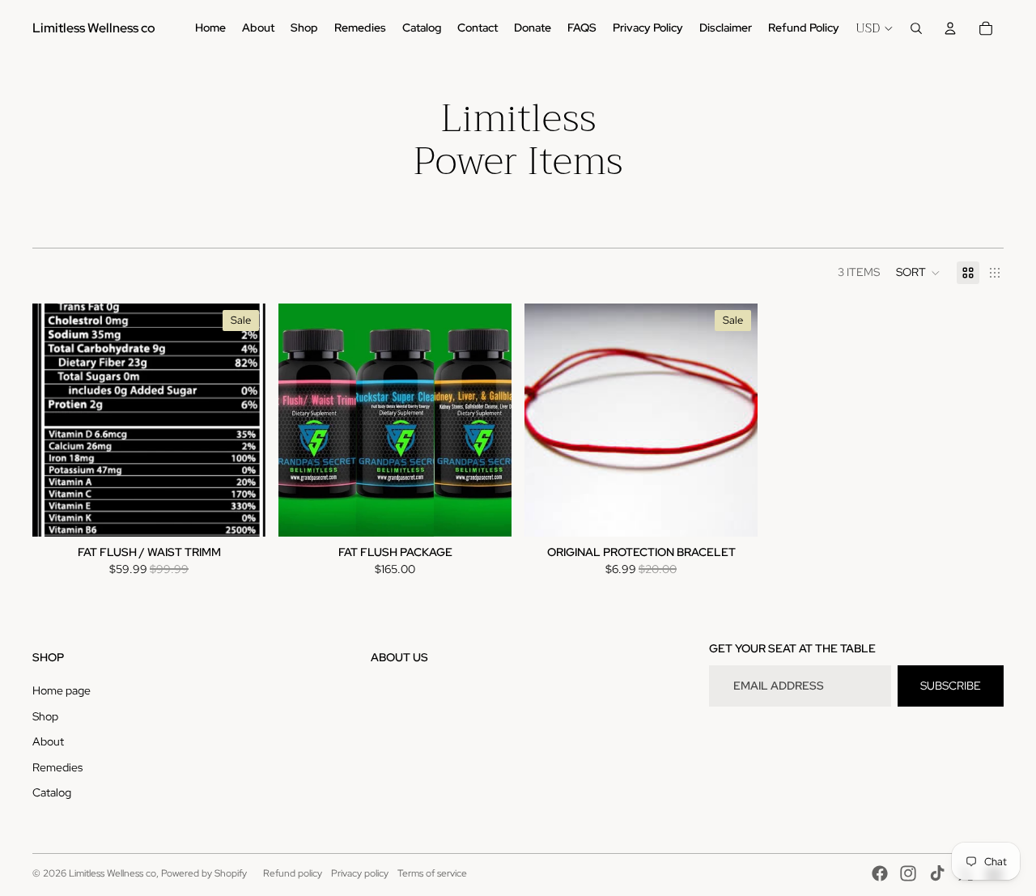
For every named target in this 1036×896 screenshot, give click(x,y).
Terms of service (432, 873)
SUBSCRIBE (950, 685)
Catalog (51, 792)
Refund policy (292, 873)
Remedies (57, 767)
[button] (918, 273)
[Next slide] (487, 420)
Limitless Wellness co (112, 873)
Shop (45, 716)
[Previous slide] (302, 420)
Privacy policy (359, 873)
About (48, 741)
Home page (61, 690)
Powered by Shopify (204, 873)
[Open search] (916, 28)
